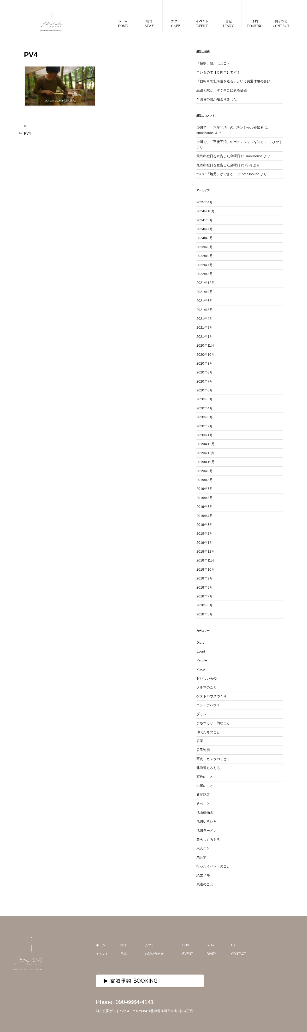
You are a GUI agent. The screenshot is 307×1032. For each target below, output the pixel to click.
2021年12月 (205, 283)
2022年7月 (204, 265)
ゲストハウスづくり (211, 696)
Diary (200, 642)
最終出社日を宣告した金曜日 (218, 156)
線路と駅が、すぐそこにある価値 (221, 90)
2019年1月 (204, 543)
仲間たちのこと (208, 732)
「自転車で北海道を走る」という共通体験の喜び (233, 81)
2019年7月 (204, 489)
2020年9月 (204, 363)
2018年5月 (204, 614)
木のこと (203, 848)
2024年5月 (204, 238)
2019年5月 (204, 507)
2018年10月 (205, 569)
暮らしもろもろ (208, 839)
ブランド (203, 714)
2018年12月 (205, 551)
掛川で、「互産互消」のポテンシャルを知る (230, 127)
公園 (199, 741)
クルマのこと (206, 687)
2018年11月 (205, 560)
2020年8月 (204, 372)
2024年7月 (204, 229)
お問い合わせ (154, 954)
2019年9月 (204, 471)
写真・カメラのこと (211, 759)
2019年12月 (205, 444)
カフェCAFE (175, 23)
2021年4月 (204, 319)
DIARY (211, 954)
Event (200, 651)
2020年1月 (204, 435)
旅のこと (203, 804)
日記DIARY (228, 23)
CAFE (235, 945)
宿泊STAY (149, 23)
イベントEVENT (202, 23)
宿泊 (123, 945)
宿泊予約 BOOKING (134, 980)
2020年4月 (204, 408)
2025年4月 (204, 202)
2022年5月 (204, 274)
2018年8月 (204, 587)
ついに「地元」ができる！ (216, 174)
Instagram (282, 951)
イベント (102, 954)
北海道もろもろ (208, 768)
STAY (211, 945)
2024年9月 (204, 220)
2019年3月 (204, 525)
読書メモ (203, 875)
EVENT (187, 954)
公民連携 (203, 750)
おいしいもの (206, 678)
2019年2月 (204, 533)
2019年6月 (204, 498)
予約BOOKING (254, 23)
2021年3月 (204, 327)
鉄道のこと (204, 884)
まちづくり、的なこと (213, 723)
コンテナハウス (208, 705)
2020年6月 (204, 390)
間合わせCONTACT (281, 23)
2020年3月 (204, 417)
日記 (123, 954)
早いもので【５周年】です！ (218, 72)
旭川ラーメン (206, 830)
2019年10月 (205, 462)
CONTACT (238, 954)
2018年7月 (204, 596)
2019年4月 (204, 516)
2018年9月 (204, 578)
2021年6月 (204, 301)
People (201, 660)
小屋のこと (204, 786)
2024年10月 (205, 211)
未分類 (201, 857)
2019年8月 (204, 480)
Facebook (292, 951)
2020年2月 (204, 426)
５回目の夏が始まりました (216, 99)
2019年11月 (205, 453)
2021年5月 (204, 310)
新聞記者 (203, 795)
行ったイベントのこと (213, 866)
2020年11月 (205, 345)
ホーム (100, 945)
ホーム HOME (123, 23)
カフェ (149, 945)
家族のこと (204, 777)
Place (200, 669)
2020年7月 (204, 381)
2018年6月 (204, 605)
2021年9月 (204, 292)
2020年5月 (204, 399)
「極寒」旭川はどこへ (213, 63)
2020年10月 (205, 354)
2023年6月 (204, 247)
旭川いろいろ (206, 821)
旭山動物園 (204, 812)
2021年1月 (204, 336)
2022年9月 (204, 256)
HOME (187, 945)
